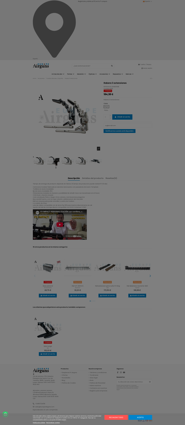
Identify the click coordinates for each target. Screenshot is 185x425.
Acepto (140, 417)
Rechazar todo (116, 417)
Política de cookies (39, 422)
